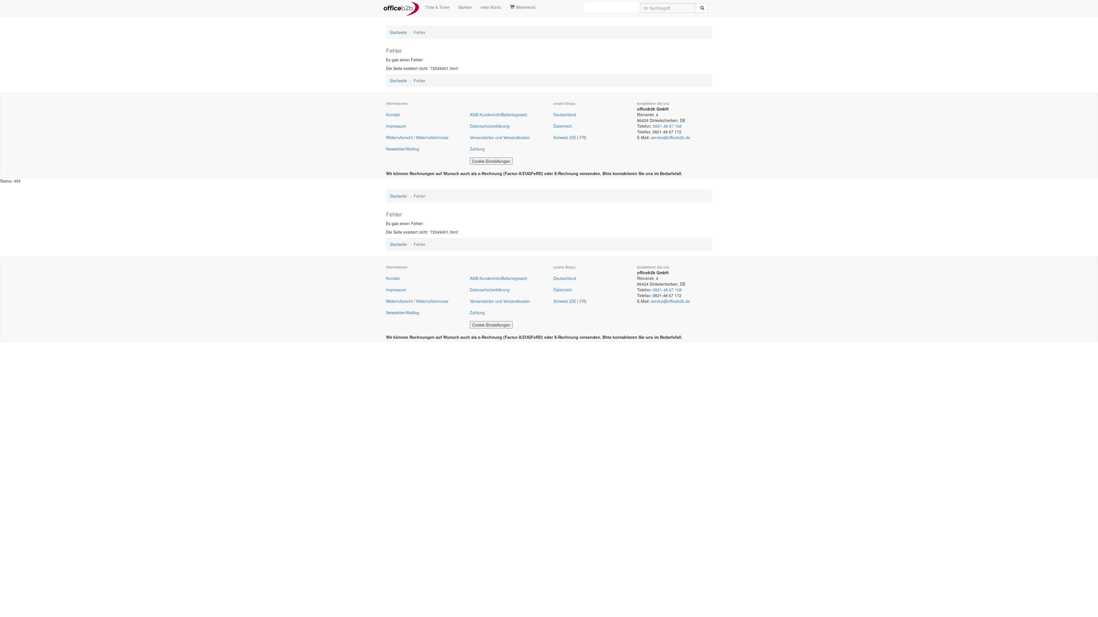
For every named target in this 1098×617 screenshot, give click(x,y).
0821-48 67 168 (667, 126)
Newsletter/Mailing (402, 149)
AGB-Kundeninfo (485, 114)
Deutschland (564, 114)
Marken (465, 7)
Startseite (398, 32)
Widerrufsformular (432, 137)
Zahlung (477, 149)
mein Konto (491, 7)
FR (582, 137)
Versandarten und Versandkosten (500, 137)
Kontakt (393, 114)
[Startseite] (401, 7)
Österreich (562, 126)
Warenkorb (525, 7)
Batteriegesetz (514, 114)
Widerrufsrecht (399, 137)
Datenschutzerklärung (490, 126)
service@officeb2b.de (670, 137)
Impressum (396, 126)
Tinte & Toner (437, 7)
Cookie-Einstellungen (491, 161)
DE (573, 137)
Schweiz (560, 137)
